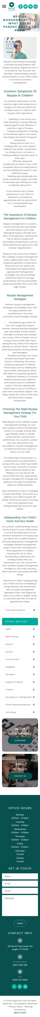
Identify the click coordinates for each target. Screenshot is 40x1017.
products (9, 689)
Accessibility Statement (25, 1003)
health (8, 629)
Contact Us (20, 776)
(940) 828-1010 (20, 965)
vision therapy (11, 636)
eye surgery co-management (18, 697)
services (9, 652)
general (9, 644)
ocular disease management (18, 704)
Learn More (20, 740)
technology (10, 712)
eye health (10, 674)
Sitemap (28, 1006)
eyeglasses (10, 667)
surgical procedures (14, 682)
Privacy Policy (15, 1006)
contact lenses (12, 659)
